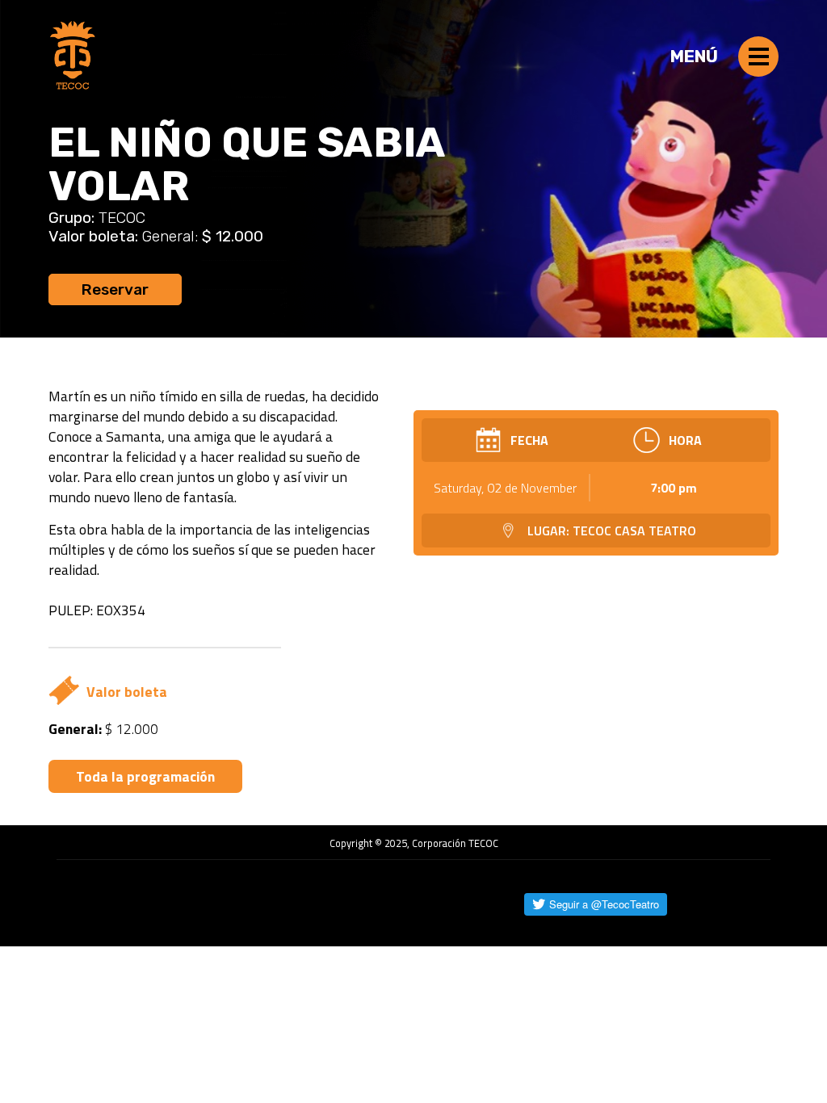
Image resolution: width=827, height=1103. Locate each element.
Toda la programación (145, 776)
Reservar (115, 289)
